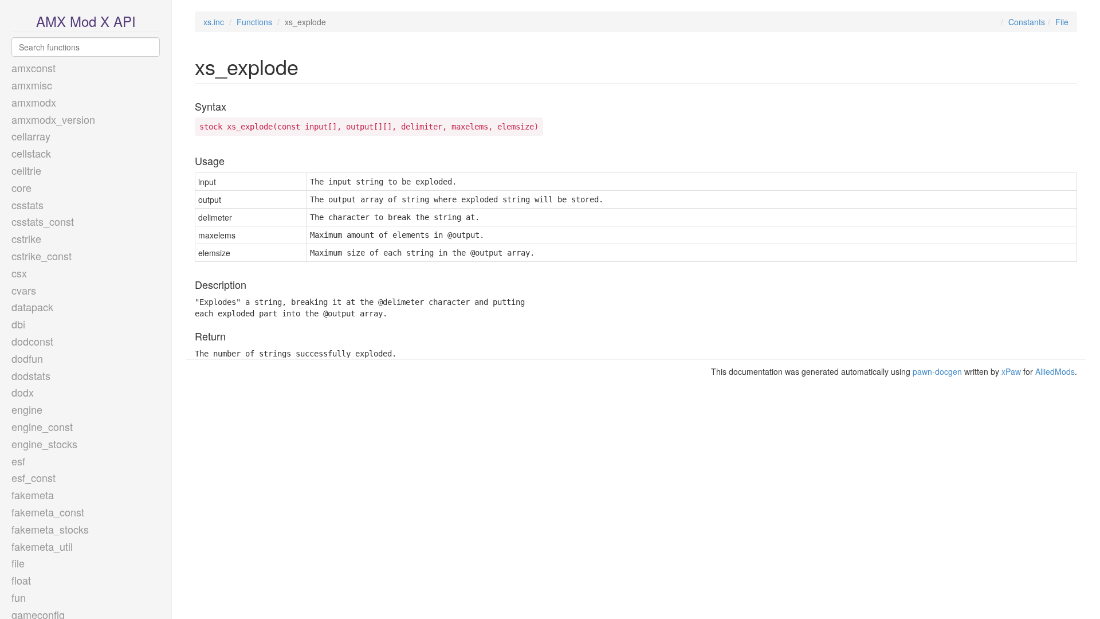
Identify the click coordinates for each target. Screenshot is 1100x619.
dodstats (30, 375)
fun (18, 597)
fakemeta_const (47, 511)
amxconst (33, 67)
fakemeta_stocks (50, 529)
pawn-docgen (937, 371)
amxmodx (33, 102)
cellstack (31, 153)
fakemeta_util (42, 546)
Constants (1026, 22)
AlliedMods (1055, 371)
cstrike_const (41, 255)
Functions (254, 22)
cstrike (26, 238)
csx (19, 272)
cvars (23, 290)
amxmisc (31, 84)
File (1061, 22)
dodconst (32, 341)
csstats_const (42, 221)
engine (26, 409)
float (21, 580)
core (21, 187)
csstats (27, 204)
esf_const (33, 477)
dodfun (27, 358)
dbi (18, 323)
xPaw (1011, 371)
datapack (32, 306)
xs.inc (213, 22)
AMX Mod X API (86, 21)
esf (18, 460)
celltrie (26, 170)
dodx (22, 392)
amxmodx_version (53, 119)
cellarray (30, 135)
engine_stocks (44, 443)
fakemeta (32, 494)
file (18, 562)
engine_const (42, 426)
